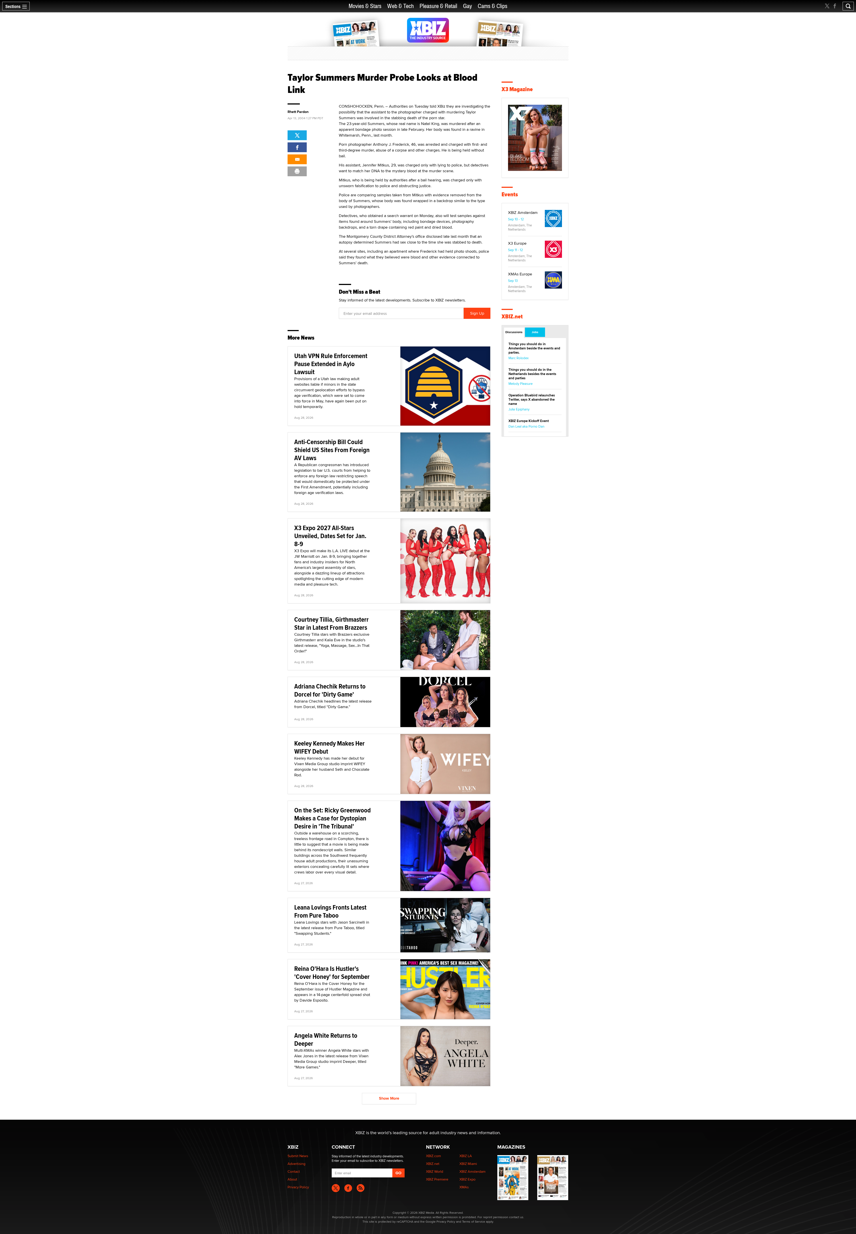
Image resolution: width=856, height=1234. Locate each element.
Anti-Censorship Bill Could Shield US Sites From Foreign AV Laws (332, 450)
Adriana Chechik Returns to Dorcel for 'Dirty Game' (330, 690)
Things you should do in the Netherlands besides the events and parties (532, 374)
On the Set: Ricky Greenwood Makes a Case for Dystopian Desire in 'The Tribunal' (332, 818)
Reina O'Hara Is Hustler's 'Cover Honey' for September (332, 972)
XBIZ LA (465, 1155)
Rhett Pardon (298, 112)
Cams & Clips (492, 6)
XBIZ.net (512, 316)
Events (510, 194)
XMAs (464, 1187)
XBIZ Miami (468, 1163)
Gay (467, 6)
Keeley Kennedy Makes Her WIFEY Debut (329, 747)
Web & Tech (400, 6)
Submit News (298, 1155)
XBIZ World (434, 1171)
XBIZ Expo (467, 1179)
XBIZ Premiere (437, 1179)
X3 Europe (517, 243)
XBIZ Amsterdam (523, 212)
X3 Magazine (517, 89)
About (292, 1179)
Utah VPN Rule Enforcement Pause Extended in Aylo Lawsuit (330, 364)
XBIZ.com (433, 1155)
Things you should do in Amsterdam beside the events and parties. (534, 348)
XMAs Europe (520, 274)
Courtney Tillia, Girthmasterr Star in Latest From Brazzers (331, 623)
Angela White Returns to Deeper (325, 1039)
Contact (294, 1171)
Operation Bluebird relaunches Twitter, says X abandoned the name (531, 399)
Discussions (514, 332)
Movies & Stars (365, 6)
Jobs (535, 332)
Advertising (296, 1163)
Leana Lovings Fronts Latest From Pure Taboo (330, 911)
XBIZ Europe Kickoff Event (528, 420)
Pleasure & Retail (438, 6)
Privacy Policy (298, 1187)
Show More (389, 1098)
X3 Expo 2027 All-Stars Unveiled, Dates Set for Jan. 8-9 (330, 536)
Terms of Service (473, 1221)
